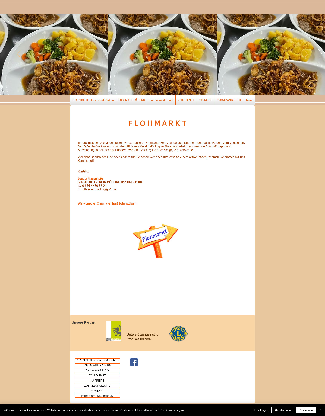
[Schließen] (320, 410)
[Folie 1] (155, 85)
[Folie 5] (169, 85)
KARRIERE (97, 380)
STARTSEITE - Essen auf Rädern (97, 360)
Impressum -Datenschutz (97, 395)
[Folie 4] (165, 85)
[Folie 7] (152, 85)
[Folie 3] (162, 85)
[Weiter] (306, 54)
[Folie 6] (172, 85)
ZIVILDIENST (97, 375)
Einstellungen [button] (260, 410)
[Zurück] (18, 54)
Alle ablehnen (283, 410)
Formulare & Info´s (97, 370)
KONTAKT (97, 390)
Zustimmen (306, 410)
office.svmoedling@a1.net (100, 189)
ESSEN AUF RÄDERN (97, 365)
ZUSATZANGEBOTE (97, 385)
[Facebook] (134, 362)
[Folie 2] (159, 85)
